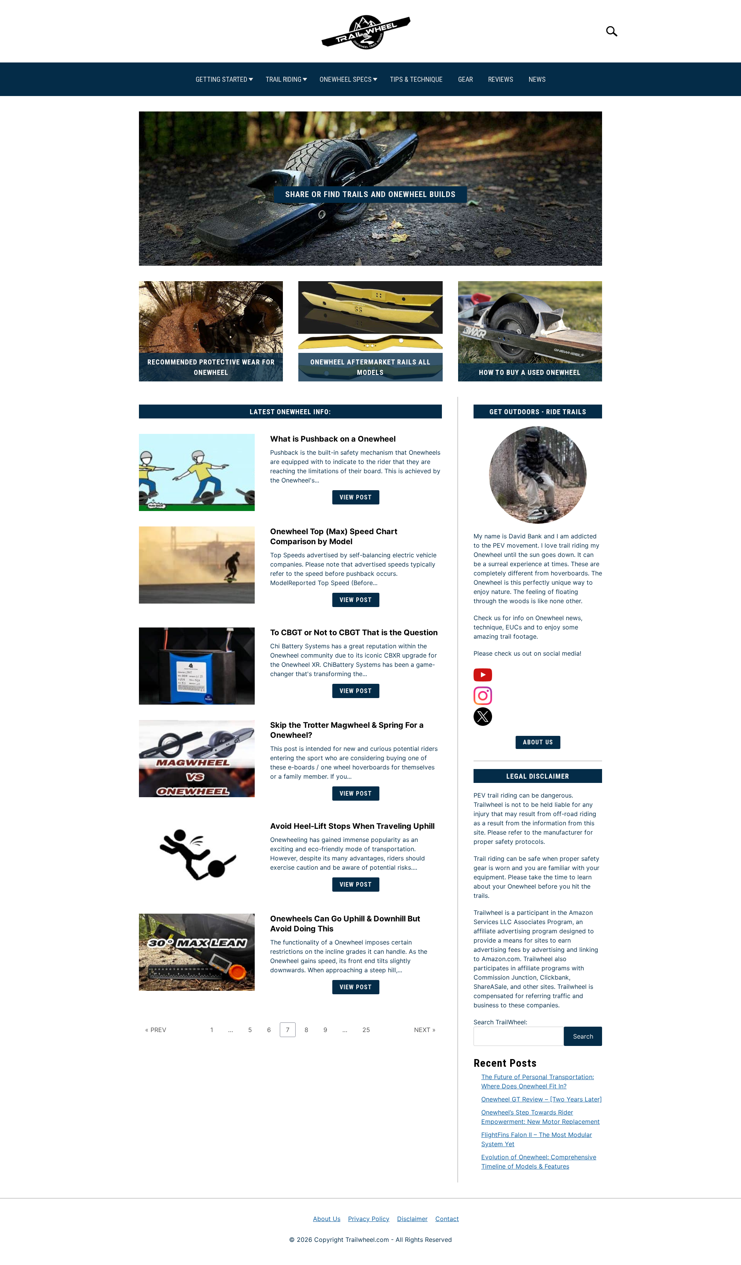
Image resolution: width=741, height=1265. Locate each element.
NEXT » (425, 1030)
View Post (356, 497)
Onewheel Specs (346, 79)
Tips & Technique (416, 79)
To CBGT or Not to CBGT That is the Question (354, 632)
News (537, 79)
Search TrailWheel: (500, 1022)
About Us (538, 742)
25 (369, 1029)
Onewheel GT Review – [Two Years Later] (541, 1099)
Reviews (500, 79)
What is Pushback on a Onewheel (333, 439)
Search (583, 1036)
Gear (465, 79)
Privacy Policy (368, 1219)
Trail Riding (283, 79)
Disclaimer (412, 1219)
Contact (447, 1219)
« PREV (155, 1030)
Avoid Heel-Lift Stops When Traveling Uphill (352, 826)
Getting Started (221, 79)
